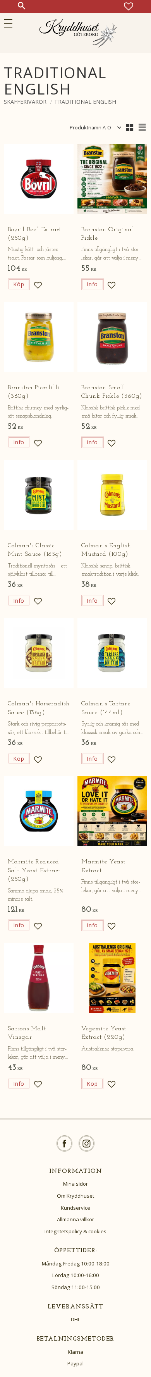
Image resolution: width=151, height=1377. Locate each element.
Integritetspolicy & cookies (75, 1231)
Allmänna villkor (75, 1219)
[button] (10, 23)
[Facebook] (64, 1143)
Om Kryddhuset (75, 1195)
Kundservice (75, 1207)
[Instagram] (86, 1143)
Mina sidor (75, 1183)
